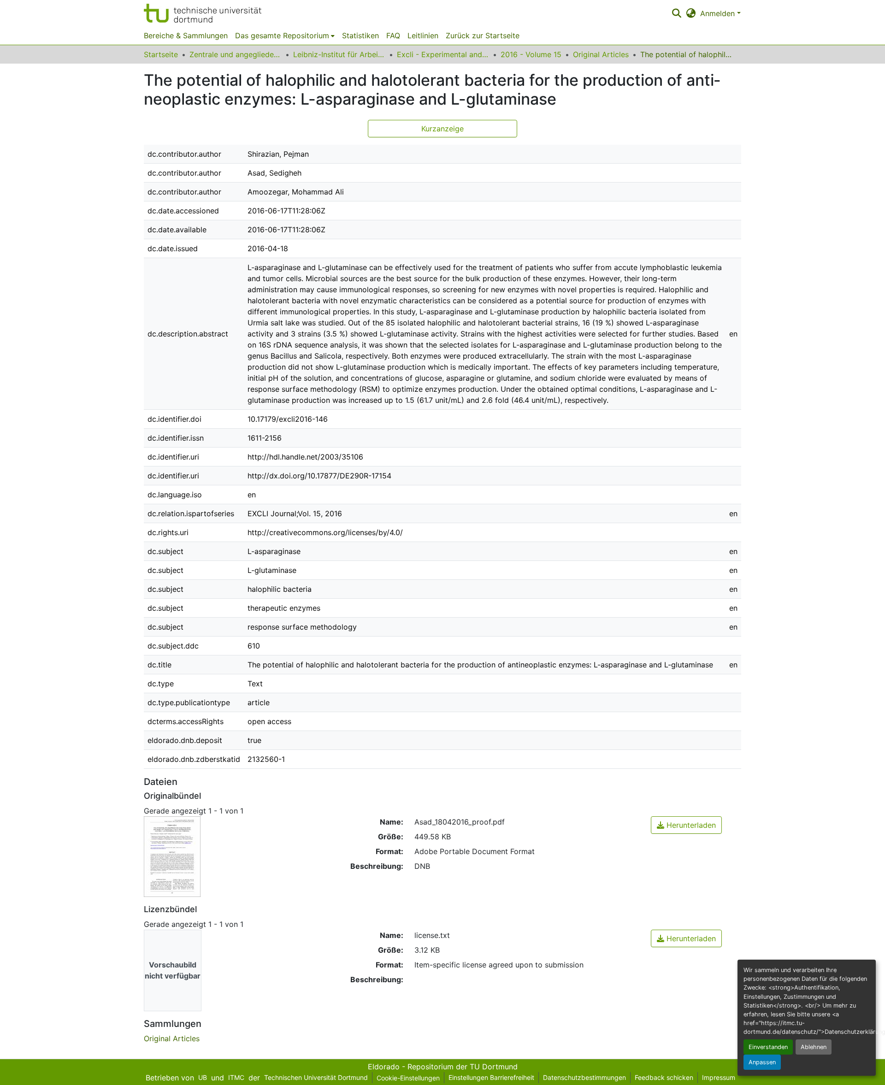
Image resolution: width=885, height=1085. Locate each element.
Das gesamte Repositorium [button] (282, 35)
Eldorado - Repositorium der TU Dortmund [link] (443, 1066)
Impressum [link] (718, 1077)
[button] (202, 13)
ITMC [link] (236, 1077)
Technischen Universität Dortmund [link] (316, 1077)
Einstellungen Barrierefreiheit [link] (491, 1077)
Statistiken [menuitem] (360, 35)
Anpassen (762, 1062)
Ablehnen (813, 1047)
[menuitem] (285, 35)
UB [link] (202, 1077)
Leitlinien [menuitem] (422, 35)
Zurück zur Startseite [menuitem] (482, 35)
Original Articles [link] (601, 54)
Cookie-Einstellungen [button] (408, 1078)
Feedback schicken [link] (664, 1077)
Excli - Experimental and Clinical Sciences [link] (443, 54)
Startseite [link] (161, 54)
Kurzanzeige (442, 128)
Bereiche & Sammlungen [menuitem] (186, 35)
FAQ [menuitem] (393, 35)
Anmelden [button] (718, 13)
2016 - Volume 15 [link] (531, 54)
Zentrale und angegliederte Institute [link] (235, 54)
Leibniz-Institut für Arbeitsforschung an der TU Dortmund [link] (339, 54)
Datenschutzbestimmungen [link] (584, 1077)
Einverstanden (768, 1047)
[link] (686, 825)
